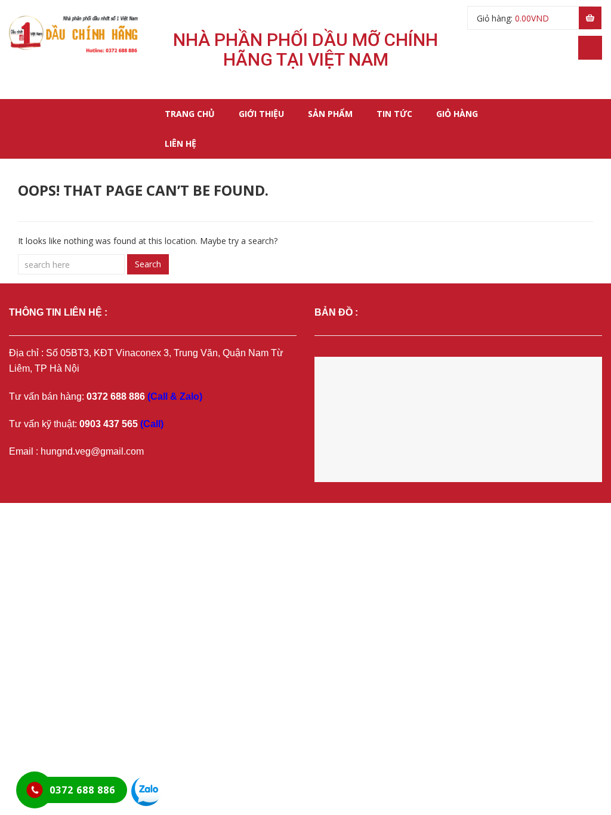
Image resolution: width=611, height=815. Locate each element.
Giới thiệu (261, 113)
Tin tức (394, 113)
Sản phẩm (330, 113)
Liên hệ (180, 143)
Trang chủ (190, 113)
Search (148, 264)
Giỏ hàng (457, 113)
